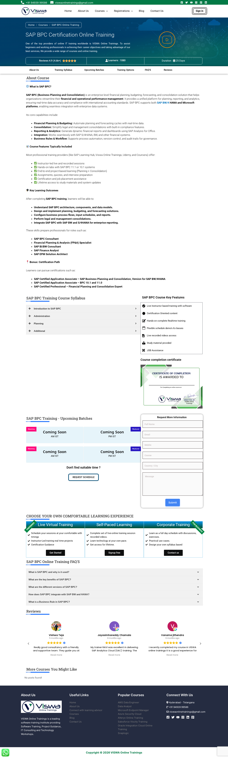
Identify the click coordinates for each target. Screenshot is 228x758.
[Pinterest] (201, 2)
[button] (106, 11)
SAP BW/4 (163, 102)
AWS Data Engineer (128, 702)
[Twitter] (186, 2)
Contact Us (156, 10)
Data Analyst (125, 706)
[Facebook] (182, 2)
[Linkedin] (206, 2)
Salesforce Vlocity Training (132, 721)
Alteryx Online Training (130, 717)
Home (68, 10)
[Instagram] (196, 2)
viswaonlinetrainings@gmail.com (73, 2)
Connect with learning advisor (85, 710)
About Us (83, 10)
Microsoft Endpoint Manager (133, 710)
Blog (141, 10)
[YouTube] (191, 2)
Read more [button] (56, 655)
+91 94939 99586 (36, 2)
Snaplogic (123, 733)
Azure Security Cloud (129, 713)
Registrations (122, 10)
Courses (100, 10)
